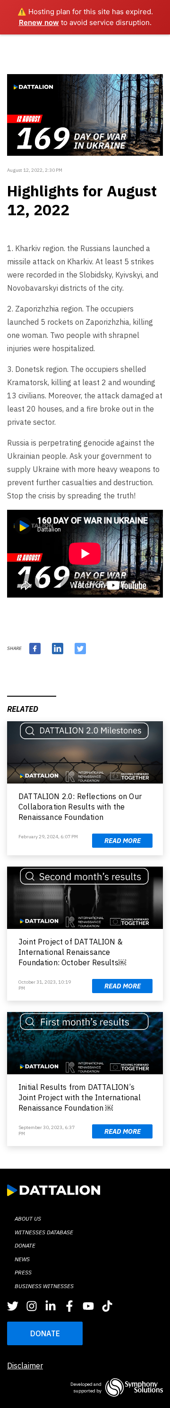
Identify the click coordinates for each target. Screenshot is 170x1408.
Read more (122, 840)
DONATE (45, 1333)
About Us (28, 1218)
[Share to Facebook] (35, 648)
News (22, 1259)
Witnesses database (44, 1232)
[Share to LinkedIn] (57, 648)
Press (23, 1272)
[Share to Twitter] (80, 648)
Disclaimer (25, 1365)
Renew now (39, 22)
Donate (25, 1245)
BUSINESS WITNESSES (44, 1286)
